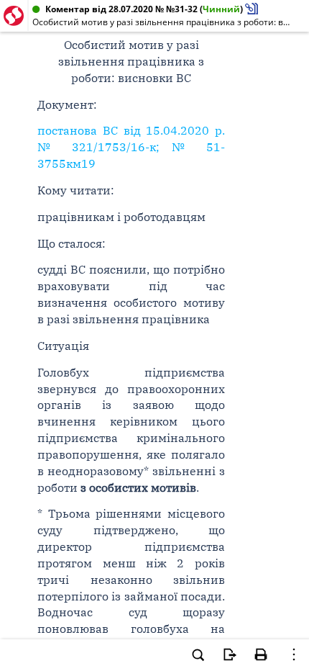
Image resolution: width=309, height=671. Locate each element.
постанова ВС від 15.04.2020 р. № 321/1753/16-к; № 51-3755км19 (131, 147)
